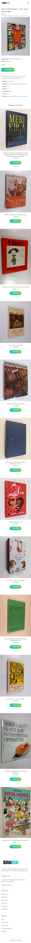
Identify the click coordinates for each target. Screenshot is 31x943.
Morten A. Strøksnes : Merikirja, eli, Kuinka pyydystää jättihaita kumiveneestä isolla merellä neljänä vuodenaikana (15, 154)
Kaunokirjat (4, 894)
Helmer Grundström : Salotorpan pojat (15, 215)
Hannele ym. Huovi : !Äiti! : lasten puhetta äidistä (15, 287)
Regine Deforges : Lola (15, 522)
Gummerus (18, 59)
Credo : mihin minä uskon (15, 345)
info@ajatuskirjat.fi (6, 885)
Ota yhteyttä (4, 922)
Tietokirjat (4, 906)
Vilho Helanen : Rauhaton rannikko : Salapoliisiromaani (15, 463)
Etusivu (3, 14)
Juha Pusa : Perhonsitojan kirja (15, 404)
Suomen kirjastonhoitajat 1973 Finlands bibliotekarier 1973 (15, 639)
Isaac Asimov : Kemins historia (15, 699)
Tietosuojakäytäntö (6, 928)
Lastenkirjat (4, 900)
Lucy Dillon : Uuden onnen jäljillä (15, 580)
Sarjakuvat (4, 903)
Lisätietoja (7, 69)
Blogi (2, 919)
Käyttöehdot (4, 925)
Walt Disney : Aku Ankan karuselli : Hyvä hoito (15, 840)
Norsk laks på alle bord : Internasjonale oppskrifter (15, 772)
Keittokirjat (4, 897)
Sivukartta (4, 931)
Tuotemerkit (11, 59)
